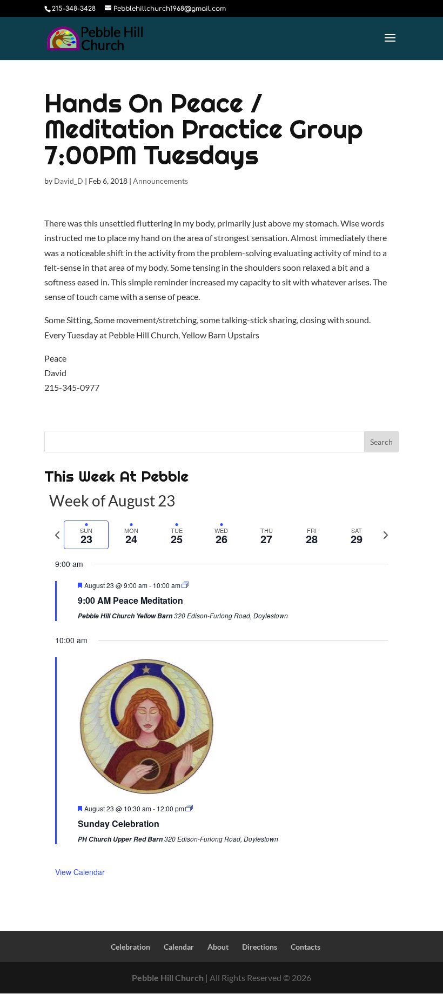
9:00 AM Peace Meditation (130, 600)
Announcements (160, 180)
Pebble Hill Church (168, 977)
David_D (68, 180)
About (218, 946)
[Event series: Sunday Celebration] (189, 808)
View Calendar (80, 871)
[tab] (86, 535)
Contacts (305, 946)
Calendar (179, 946)
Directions (259, 946)
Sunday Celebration (118, 823)
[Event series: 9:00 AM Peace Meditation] (185, 585)
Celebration (130, 946)
